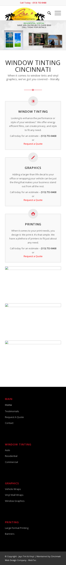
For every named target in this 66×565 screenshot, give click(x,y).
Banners (9, 533)
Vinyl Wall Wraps (14, 495)
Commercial (11, 462)
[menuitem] (47, 13)
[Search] (47, 13)
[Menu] (56, 13)
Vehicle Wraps (13, 489)
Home (8, 404)
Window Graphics (15, 501)
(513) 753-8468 (48, 136)
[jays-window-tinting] (27, 13)
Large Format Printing (16, 528)
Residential (11, 456)
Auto (7, 450)
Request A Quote (14, 417)
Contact (9, 423)
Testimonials (12, 411)
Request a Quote (33, 143)
